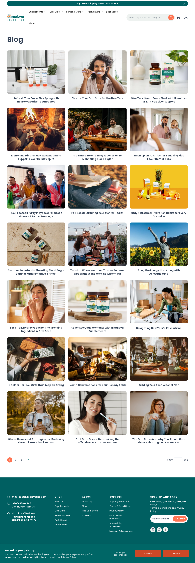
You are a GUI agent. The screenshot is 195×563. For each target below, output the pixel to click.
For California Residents (116, 517)
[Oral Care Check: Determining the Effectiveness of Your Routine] (97, 413)
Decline (176, 553)
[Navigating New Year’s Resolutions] (159, 301)
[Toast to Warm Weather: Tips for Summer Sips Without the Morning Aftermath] (97, 244)
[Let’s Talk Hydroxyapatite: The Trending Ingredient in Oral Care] (36, 301)
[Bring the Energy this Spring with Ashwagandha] (159, 244)
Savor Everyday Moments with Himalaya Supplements (97, 329)
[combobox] (150, 17)
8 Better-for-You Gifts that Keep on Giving (36, 385)
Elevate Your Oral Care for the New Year (97, 98)
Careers (86, 515)
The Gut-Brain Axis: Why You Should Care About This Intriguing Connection (158, 440)
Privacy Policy (116, 510)
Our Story (87, 501)
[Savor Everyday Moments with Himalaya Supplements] (97, 301)
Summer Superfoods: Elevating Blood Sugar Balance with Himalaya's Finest (36, 272)
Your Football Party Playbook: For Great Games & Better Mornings (36, 214)
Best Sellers (112, 11)
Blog (84, 506)
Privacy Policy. (69, 557)
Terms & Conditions (119, 506)
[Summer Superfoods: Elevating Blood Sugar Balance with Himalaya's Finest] (36, 244)
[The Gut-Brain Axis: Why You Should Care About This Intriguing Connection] (159, 413)
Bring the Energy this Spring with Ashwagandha (159, 272)
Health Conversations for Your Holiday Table (97, 385)
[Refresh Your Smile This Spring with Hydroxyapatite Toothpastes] (36, 72)
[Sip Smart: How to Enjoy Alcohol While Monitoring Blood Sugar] (97, 129)
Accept (148, 553)
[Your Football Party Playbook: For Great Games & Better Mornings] (36, 187)
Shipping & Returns (119, 501)
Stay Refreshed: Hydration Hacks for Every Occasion (158, 214)
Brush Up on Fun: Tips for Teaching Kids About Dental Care (158, 157)
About (32, 23)
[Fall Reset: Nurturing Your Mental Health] (97, 187)
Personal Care (74, 11)
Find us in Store (90, 510)
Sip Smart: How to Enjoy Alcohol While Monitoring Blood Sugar (97, 157)
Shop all (59, 501)
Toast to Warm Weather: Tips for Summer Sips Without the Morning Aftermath (97, 272)
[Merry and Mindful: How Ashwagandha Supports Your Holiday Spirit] (36, 129)
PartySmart (94, 11)
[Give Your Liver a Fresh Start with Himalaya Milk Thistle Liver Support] (159, 72)
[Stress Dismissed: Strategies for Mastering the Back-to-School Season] (36, 413)
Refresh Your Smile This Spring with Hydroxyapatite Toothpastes (36, 100)
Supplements (36, 11)
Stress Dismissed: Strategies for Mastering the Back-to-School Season (36, 440)
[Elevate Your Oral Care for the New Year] (97, 72)
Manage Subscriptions (121, 531)
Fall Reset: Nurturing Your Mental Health (97, 213)
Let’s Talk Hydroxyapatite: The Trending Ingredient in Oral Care (36, 329)
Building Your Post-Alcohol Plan (158, 385)
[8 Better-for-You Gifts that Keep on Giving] (36, 359)
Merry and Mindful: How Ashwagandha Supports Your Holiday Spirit (36, 157)
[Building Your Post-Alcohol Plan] (159, 359)
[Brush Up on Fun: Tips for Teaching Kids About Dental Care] (159, 129)
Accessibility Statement (115, 525)
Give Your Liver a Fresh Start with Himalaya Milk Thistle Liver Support (159, 100)
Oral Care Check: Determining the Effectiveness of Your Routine (97, 440)
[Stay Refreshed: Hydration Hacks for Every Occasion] (159, 187)
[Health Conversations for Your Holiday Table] (97, 359)
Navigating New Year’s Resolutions (158, 328)
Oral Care (55, 11)
